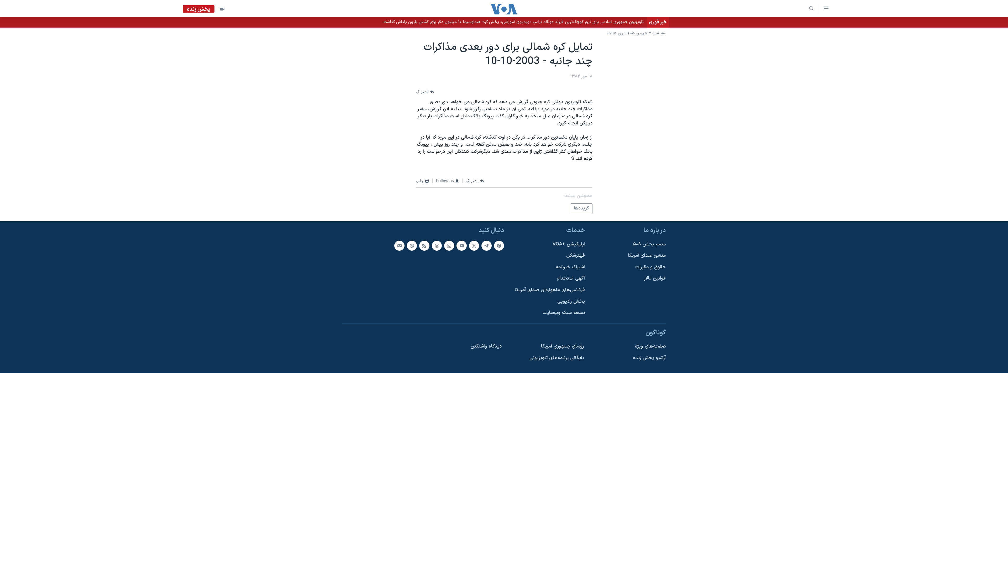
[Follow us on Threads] (437, 246)
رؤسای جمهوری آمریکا (562, 346)
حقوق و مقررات (650, 267)
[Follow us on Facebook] (499, 246)
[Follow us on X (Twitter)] (474, 246)
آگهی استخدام (571, 278)
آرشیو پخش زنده (649, 357)
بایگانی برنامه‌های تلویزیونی (556, 357)
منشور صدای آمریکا (647, 255)
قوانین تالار (655, 278)
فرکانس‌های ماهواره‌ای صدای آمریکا (550, 289)
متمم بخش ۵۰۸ (649, 244)
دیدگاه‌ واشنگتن (486, 346)
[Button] (425, 91)
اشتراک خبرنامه (570, 267)
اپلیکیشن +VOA (569, 244)
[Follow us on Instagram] (449, 246)
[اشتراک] (399, 246)
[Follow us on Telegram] (486, 246)
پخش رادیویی (571, 301)
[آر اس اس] (424, 246)
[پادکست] (412, 246)
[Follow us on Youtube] (461, 246)
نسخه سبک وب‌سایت (564, 312)
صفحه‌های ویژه (650, 346)
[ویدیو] (222, 9)
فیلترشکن (575, 255)
